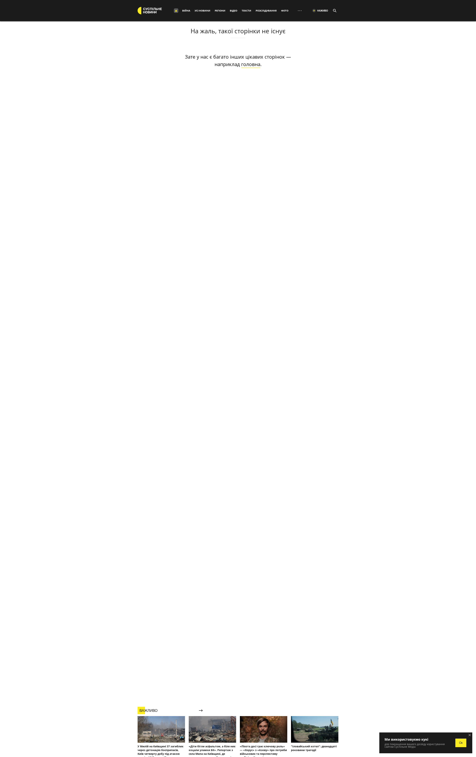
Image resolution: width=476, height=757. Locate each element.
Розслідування (266, 10)
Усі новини (202, 10)
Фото (284, 10)
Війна (186, 10)
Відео (233, 10)
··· (300, 10)
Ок (461, 742)
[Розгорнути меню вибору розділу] (176, 10)
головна (250, 64)
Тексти (246, 10)
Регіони (220, 10)
